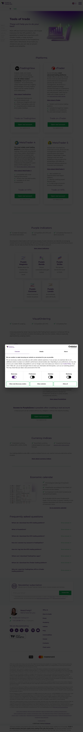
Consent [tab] (17, 351)
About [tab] (66, 351)
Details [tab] (42, 351)
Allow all (65, 384)
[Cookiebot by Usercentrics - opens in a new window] (70, 347)
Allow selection (41, 384)
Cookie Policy (67, 363)
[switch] (32, 377)
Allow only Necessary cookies (17, 384)
